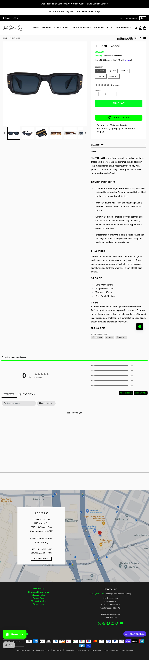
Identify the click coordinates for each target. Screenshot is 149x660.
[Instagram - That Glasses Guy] (135, 38)
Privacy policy (69, 650)
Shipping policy (96, 650)
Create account (131, 18)
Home (5, 38)
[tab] (26, 394)
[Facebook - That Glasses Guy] (108, 623)
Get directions (41, 559)
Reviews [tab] (9, 394)
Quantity (98, 90)
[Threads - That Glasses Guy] (103, 623)
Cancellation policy (126, 650)
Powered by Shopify (43, 650)
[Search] (136, 28)
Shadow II (113, 76)
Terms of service (83, 650)
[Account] (140, 28)
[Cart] (144, 28)
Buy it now (118, 103)
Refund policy (57, 650)
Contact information (111, 650)
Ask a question (126, 393)
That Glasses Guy (27, 650)
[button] (13, 133)
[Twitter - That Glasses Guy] (99, 623)
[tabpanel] (74, 422)
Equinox (112, 71)
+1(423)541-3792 (96, 594)
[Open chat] (139, 326)
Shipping (98, 55)
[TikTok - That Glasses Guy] (140, 38)
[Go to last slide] (5, 133)
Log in (122, 18)
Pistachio (101, 76)
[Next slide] (85, 133)
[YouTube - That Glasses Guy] (144, 38)
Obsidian (100, 71)
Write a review (140, 393)
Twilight (124, 71)
